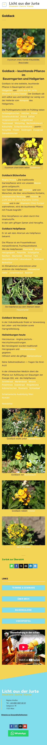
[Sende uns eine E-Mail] (20, 726)
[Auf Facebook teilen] (16, 566)
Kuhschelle (7, 126)
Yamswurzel (34, 269)
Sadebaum (38, 259)
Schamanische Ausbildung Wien (17, 394)
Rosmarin (23, 388)
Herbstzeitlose (34, 356)
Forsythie (6, 130)
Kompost (24, 100)
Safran (31, 116)
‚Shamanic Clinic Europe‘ (32, 203)
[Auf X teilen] (21, 566)
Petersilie (21, 252)
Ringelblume (33, 384)
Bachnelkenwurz (35, 123)
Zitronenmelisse (28, 349)
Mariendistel (21, 381)
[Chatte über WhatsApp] (18, 733)
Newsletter (7, 403)
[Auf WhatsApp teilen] (12, 566)
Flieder (16, 130)
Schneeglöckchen (10, 113)
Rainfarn (6, 256)
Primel (34, 113)
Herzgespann (8, 252)
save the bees (23, 546)
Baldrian (29, 272)
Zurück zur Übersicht (13, 559)
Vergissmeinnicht (10, 120)
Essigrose (38, 130)
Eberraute (28, 249)
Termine (34, 196)
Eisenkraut (19, 384)
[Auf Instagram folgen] (16, 726)
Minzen (38, 249)
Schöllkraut (7, 381)
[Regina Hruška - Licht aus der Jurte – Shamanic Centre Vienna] (24, 4)
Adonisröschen (9, 388)
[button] (4, 4)
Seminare (27, 190)
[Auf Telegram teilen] (35, 566)
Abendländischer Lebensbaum (17, 259)
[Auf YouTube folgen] (25, 726)
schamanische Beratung (13, 196)
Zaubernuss (35, 167)
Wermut (28, 256)
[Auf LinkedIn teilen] (30, 566)
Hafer (4, 272)
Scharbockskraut (10, 116)
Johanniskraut (16, 272)
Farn (36, 256)
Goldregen (26, 130)
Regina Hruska (9, 179)
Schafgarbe (33, 252)
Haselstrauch (34, 438)
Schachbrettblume (23, 126)
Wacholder (17, 256)
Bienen (37, 183)
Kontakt (6, 397)
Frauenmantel (22, 310)
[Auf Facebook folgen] (12, 726)
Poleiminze (7, 384)
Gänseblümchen (10, 133)
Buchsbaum (30, 474)
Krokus (23, 116)
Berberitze (7, 262)
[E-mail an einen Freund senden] (26, 566)
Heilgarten (7, 90)
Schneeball (34, 388)
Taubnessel (7, 123)
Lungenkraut (26, 120)
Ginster (31, 510)
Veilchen (25, 113)
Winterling (20, 123)
